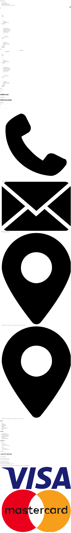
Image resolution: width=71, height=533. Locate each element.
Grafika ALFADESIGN (26, 465)
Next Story (1, 102)
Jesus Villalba (6, 100)
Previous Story (2, 97)
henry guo (4, 94)
